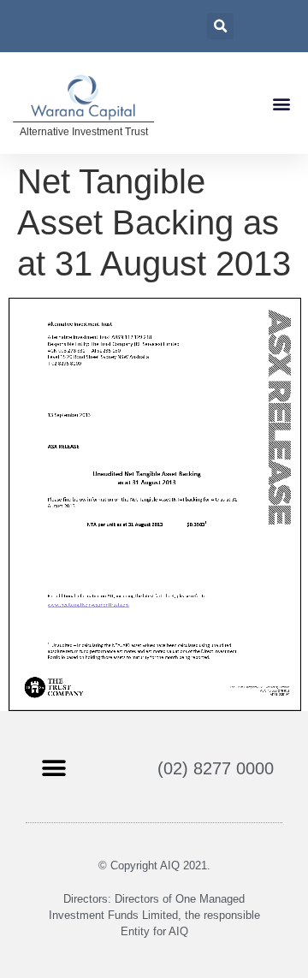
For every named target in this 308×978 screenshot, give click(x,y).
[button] (281, 103)
